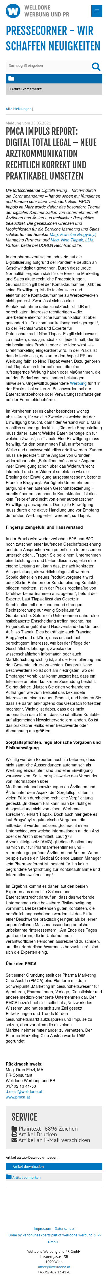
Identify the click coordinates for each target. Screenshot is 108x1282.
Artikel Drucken (37, 1134)
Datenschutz (64, 1228)
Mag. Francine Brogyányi (72, 234)
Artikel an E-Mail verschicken (53, 1140)
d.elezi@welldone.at (24, 1091)
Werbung (78, 383)
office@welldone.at (54, 1267)
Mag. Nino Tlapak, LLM (72, 240)
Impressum (42, 1228)
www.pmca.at (18, 1097)
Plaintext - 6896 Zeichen (47, 1128)
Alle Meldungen (18, 108)
